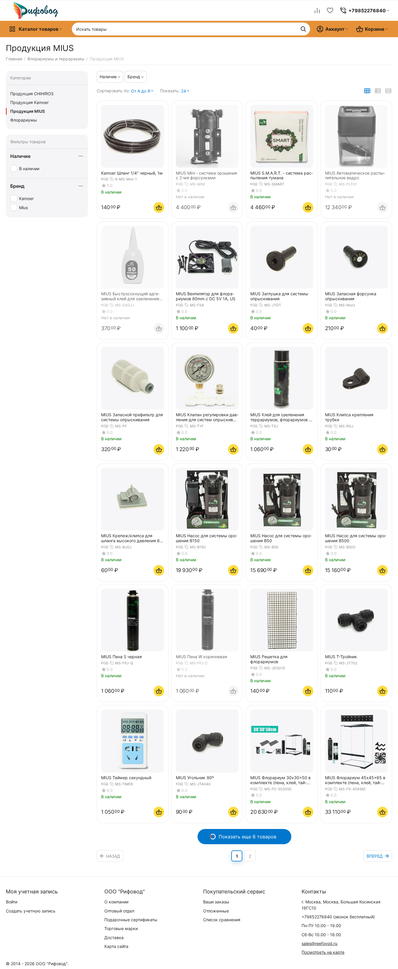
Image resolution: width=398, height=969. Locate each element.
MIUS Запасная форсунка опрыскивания (350, 296)
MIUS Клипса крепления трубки (349, 417)
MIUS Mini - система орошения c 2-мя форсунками (206, 175)
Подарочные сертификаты (130, 919)
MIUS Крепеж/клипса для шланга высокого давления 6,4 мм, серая (132, 538)
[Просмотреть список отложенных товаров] (330, 10)
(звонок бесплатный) (338, 916)
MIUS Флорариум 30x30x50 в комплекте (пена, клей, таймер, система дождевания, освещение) (280, 780)
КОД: (105, 179)
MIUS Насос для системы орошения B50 (281, 538)
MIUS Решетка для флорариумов (269, 659)
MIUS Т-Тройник (341, 656)
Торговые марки (121, 928)
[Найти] (303, 29)
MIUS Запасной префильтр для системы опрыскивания (132, 417)
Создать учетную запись (30, 910)
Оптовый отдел (119, 910)
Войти (11, 901)
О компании (116, 901)
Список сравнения (221, 919)
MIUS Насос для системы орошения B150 (206, 538)
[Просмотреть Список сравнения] (317, 10)
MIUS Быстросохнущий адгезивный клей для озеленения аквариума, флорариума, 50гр (132, 296)
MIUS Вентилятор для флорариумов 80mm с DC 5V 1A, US (205, 296)
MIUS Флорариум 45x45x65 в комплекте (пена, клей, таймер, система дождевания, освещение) (355, 780)
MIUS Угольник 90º (195, 777)
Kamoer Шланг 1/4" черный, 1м (132, 173)
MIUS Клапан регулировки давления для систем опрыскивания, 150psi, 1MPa (207, 417)
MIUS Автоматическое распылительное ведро (355, 175)
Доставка (114, 937)
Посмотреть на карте (323, 952)
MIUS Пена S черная (121, 656)
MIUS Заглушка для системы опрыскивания (279, 296)
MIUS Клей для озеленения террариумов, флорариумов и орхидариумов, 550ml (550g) (280, 417)
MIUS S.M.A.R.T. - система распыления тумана (281, 175)
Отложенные (216, 910)
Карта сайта (116, 946)
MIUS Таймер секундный (126, 777)
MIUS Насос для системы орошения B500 (355, 538)
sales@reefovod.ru (319, 943)
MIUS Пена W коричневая (201, 656)
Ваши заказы (216, 901)
